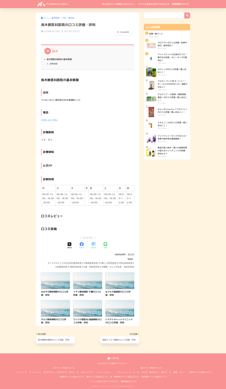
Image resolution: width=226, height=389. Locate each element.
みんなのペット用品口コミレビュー (118, 4)
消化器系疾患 (126, 263)
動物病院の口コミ (180, 4)
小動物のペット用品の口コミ (71, 376)
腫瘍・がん (108, 266)
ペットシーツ (35, 372)
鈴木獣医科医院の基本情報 (59, 59)
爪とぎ (144, 372)
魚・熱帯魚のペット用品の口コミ (125, 376)
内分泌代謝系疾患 (73, 263)
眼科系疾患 (76, 266)
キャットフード (124, 372)
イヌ (51, 263)
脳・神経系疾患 (92, 266)
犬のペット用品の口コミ (64, 367)
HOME (114, 358)
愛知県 (131, 254)
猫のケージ (166, 372)
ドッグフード (21, 372)
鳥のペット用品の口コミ (97, 376)
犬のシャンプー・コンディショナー (96, 372)
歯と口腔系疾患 (109, 263)
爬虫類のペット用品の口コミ (154, 376)
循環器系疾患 (91, 263)
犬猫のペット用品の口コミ (200, 372)
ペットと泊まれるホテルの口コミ (154, 4)
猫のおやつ (154, 372)
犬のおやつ (62, 372)
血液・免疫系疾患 (125, 266)
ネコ (59, 263)
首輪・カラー (179, 372)
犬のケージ (74, 372)
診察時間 (53, 63)
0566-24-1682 (49, 119)
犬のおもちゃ (49, 372)
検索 (187, 15)
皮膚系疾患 (62, 266)
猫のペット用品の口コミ (151, 367)
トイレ (136, 372)
